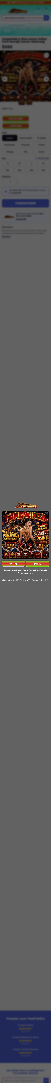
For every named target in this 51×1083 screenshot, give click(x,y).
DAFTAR (13, 563)
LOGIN (37, 563)
